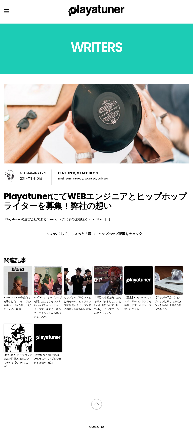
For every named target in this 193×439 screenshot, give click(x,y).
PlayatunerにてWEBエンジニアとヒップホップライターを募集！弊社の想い (95, 201)
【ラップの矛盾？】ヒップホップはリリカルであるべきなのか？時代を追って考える (168, 303)
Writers (103, 178)
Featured (66, 173)
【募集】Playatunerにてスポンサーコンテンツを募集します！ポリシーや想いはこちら (138, 303)
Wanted (90, 178)
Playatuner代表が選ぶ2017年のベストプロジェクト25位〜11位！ (47, 358)
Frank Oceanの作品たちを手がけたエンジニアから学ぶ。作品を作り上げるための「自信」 (17, 303)
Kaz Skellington (33, 172)
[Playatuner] (96, 17)
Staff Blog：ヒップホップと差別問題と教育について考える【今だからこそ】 (18, 360)
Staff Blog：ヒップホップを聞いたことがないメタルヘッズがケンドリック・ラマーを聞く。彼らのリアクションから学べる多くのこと (48, 307)
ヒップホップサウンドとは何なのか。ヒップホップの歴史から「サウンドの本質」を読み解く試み (77, 303)
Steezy (78, 178)
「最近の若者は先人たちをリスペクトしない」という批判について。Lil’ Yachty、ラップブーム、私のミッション (107, 305)
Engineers (65, 178)
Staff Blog (87, 173)
